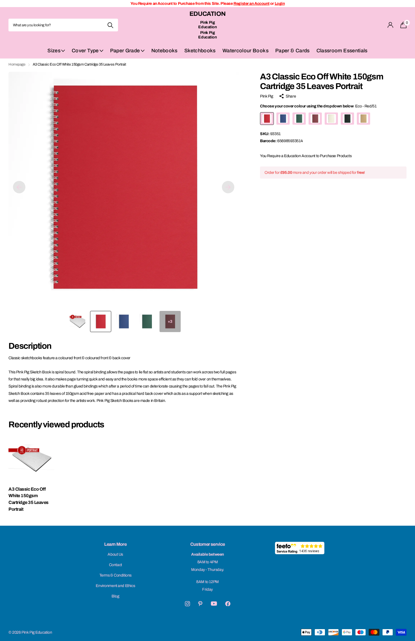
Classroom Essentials (342, 50)
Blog (115, 596)
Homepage (16, 64)
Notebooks (164, 50)
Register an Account (251, 3)
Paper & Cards (292, 50)
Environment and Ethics (115, 586)
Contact (115, 565)
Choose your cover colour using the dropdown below (318, 106)
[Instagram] (187, 603)
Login (280, 3)
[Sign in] (391, 25)
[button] (19, 187)
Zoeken (110, 25)
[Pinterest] (200, 603)
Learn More (115, 544)
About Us (115, 554)
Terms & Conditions (115, 575)
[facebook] (227, 603)
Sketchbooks (200, 50)
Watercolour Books (245, 50)
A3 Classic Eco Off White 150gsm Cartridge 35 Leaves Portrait (28, 499)
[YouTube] (214, 603)
